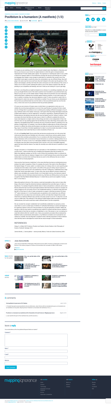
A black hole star (99, 84)
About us (68, 382)
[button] (6, 27)
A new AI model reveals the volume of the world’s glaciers (100, 100)
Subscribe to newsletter (46, 394)
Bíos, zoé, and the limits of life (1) (59, 257)
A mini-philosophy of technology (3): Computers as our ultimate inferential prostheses (31, 266)
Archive (42, 392)
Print (41, 20)
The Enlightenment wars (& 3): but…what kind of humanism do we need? (32, 285)
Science (42, 384)
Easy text (18, 27)
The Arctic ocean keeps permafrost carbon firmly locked (100, 114)
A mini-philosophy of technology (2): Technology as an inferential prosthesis (59, 265)
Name (7, 348)
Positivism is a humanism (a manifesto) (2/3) (31, 276)
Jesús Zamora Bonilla (13, 20)
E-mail (7, 354)
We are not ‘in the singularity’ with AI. (100, 106)
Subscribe (102, 34)
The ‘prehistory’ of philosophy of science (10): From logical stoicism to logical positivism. (59, 285)
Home (41, 382)
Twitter (93, 384)
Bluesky (94, 382)
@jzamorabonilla (20, 249)
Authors (68, 384)
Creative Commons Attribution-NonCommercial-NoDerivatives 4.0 (39, 400)
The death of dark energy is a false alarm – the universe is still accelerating (100, 79)
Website (18, 247)
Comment (8, 332)
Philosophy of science (24, 14)
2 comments (34, 20)
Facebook (94, 386)
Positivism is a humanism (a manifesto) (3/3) (59, 276)
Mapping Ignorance (14, 400)
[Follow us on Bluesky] (88, 19)
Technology (43, 386)
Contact (68, 386)
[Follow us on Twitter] (93, 19)
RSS (93, 388)
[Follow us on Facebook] (98, 19)
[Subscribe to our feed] (103, 19)
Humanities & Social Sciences (11, 14)
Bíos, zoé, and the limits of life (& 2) (32, 257)
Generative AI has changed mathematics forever (100, 93)
